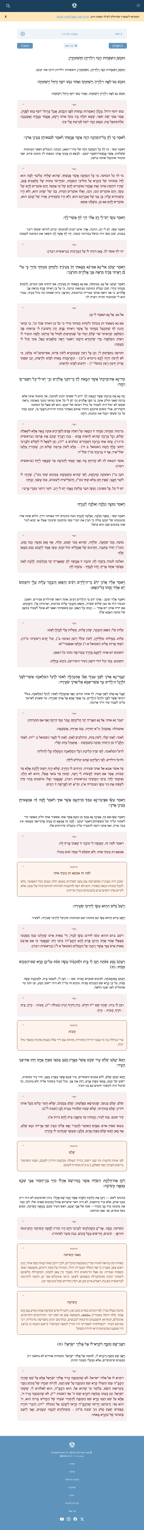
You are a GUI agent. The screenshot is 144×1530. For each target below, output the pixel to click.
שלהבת (72, 1487)
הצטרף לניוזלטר (72, 1479)
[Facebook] (75, 1519)
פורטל (72, 1471)
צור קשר (72, 1511)
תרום (72, 1495)
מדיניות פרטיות (72, 1503)
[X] (82, 1519)
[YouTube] (62, 1519)
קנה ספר (69, 45)
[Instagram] (68, 1519)
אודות (72, 1464)
